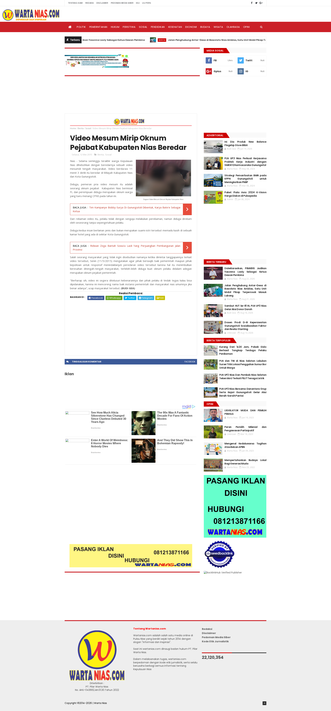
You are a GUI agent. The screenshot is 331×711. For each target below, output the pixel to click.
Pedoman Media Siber (122, 3)
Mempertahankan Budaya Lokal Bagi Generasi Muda (245, 461)
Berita (144, 40)
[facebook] (252, 3)
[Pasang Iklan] (130, 566)
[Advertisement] (131, 326)
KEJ (138, 3)
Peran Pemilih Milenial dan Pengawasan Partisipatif (245, 428)
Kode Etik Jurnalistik (215, 641)
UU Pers (146, 3)
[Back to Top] (264, 703)
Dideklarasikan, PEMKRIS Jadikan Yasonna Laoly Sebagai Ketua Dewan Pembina (245, 272)
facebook (189, 361)
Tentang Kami (75, 3)
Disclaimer (102, 3)
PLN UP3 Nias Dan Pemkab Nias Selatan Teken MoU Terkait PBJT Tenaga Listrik (242, 376)
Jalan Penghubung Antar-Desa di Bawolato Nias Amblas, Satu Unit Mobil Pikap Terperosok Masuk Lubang (214, 40)
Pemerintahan (98, 27)
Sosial (143, 27)
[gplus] (261, 3)
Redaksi (89, 3)
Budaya (205, 27)
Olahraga (233, 27)
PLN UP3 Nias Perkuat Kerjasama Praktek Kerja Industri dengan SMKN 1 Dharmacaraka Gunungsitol (245, 162)
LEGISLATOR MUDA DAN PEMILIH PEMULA (245, 412)
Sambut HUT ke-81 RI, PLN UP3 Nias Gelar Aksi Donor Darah (245, 307)
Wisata (218, 27)
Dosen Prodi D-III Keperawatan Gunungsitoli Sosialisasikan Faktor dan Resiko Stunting (245, 326)
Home (73, 128)
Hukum (115, 27)
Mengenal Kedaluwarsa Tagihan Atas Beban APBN (245, 445)
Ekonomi (191, 27)
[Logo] (96, 679)
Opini (246, 27)
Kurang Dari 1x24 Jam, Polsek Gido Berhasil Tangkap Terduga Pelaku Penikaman (242, 350)
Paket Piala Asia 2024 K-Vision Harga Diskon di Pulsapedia (245, 194)
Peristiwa (129, 27)
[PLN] (97, 66)
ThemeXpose (73, 706)
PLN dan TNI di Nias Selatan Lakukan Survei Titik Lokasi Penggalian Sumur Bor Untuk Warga (242, 364)
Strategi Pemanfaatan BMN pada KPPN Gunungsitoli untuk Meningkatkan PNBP (245, 179)
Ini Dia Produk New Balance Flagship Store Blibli (245, 143)
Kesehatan (175, 27)
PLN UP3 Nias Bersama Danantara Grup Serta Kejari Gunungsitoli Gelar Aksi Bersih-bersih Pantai (242, 392)
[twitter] (256, 3)
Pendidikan (158, 27)
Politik (81, 27)
